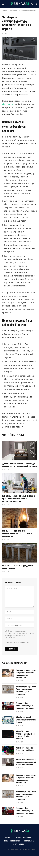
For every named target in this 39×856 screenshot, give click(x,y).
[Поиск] (36, 3)
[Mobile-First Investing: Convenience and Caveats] (8, 750)
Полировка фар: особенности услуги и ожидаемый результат (25, 706)
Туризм (5, 841)
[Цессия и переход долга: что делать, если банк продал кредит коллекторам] (8, 673)
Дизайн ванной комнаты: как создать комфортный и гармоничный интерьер (19, 464)
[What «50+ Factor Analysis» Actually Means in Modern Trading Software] (8, 734)
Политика (17, 838)
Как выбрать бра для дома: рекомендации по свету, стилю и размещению (17, 533)
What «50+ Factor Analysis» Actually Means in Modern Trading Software (25, 735)
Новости (8, 838)
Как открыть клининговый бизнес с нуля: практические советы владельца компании (18, 498)
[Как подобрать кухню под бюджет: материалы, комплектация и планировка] (8, 689)
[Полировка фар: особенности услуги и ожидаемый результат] (8, 706)
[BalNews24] (19, 4)
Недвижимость (15, 841)
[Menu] (3, 3)
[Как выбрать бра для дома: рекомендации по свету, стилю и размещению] (19, 518)
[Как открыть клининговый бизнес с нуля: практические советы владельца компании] (19, 483)
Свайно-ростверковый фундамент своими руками (17, 567)
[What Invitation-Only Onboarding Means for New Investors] (8, 720)
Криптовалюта (29, 841)
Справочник (27, 838)
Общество (22, 844)
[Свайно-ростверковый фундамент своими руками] (19, 553)
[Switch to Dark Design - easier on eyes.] (32, 4)
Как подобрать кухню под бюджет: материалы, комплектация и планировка (26, 690)
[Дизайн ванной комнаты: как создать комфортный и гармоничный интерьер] (19, 450)
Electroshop (7, 104)
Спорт (15, 844)
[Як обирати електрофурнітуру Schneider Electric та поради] (19, 48)
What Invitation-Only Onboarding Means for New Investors (26, 719)
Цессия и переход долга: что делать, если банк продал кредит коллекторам (26, 674)
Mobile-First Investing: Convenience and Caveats (25, 749)
